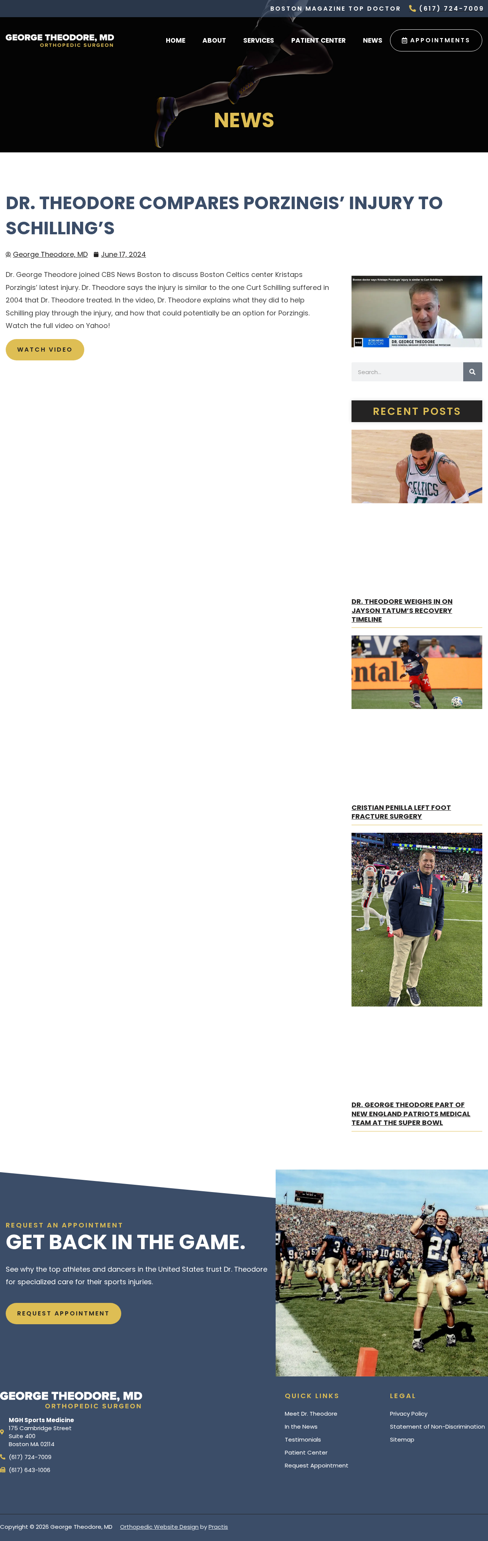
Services (258, 40)
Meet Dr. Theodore (311, 1414)
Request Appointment (316, 1465)
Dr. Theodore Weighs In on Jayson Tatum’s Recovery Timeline (402, 610)
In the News (301, 1427)
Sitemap (402, 1439)
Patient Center (318, 40)
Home (175, 40)
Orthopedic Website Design (159, 1527)
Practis (218, 1527)
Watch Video (45, 349)
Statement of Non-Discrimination (437, 1427)
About (214, 40)
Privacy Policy (408, 1414)
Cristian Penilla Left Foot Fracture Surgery (401, 812)
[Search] (472, 371)
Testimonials (303, 1439)
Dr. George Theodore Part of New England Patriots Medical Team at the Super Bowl (411, 1113)
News (372, 40)
